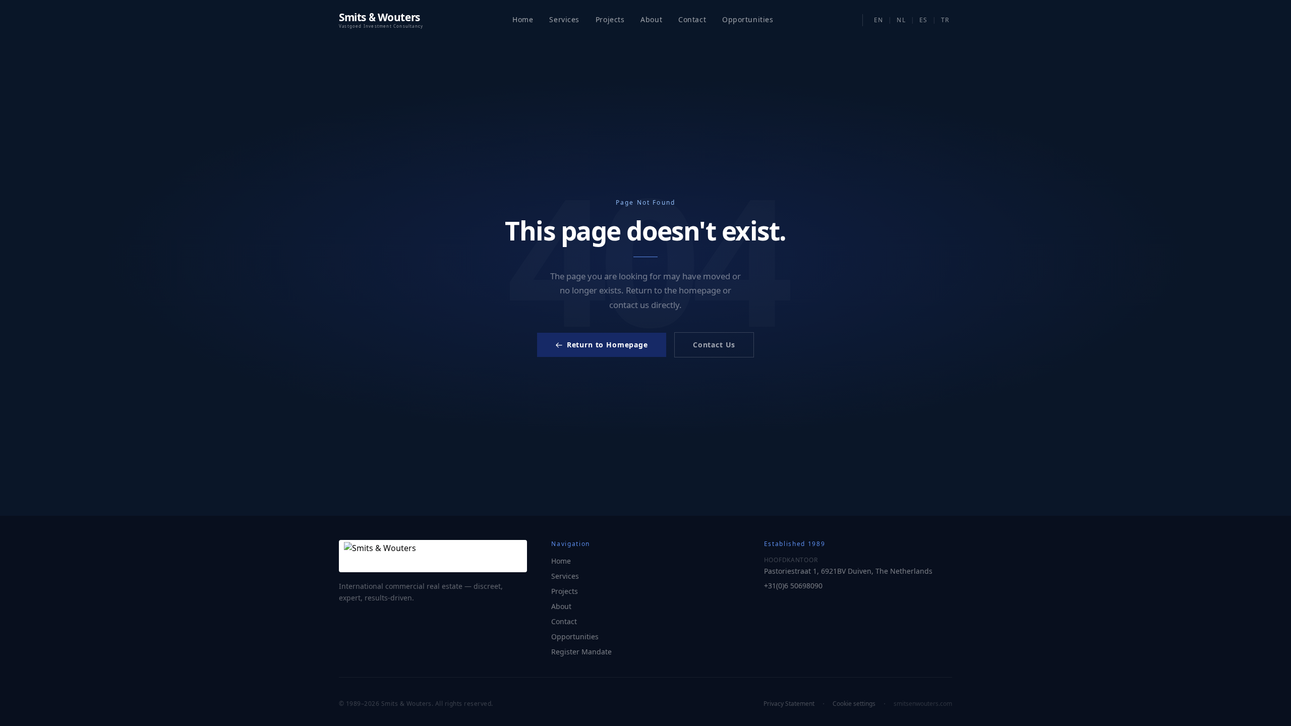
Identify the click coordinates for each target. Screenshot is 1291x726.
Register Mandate (581, 651)
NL (901, 20)
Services (564, 19)
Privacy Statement (789, 704)
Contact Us (714, 344)
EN (878, 20)
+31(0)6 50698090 (793, 585)
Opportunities (575, 636)
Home (522, 19)
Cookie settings (854, 704)
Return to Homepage (607, 344)
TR (945, 20)
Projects (610, 19)
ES (923, 20)
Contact (692, 19)
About (651, 19)
